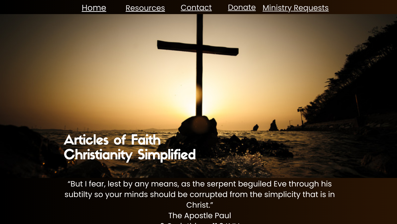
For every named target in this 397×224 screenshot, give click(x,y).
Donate (242, 7)
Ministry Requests (296, 7)
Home (94, 7)
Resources (145, 7)
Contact (196, 7)
